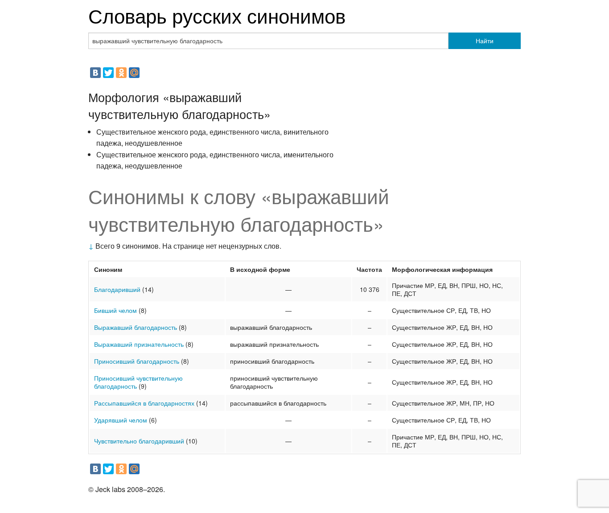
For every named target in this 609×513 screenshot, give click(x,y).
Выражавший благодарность (135, 327)
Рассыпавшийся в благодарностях (144, 402)
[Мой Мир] (134, 72)
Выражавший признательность (139, 344)
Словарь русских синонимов (217, 15)
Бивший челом (115, 310)
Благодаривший (117, 289)
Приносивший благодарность (136, 361)
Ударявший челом (120, 419)
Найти (485, 40)
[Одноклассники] (121, 72)
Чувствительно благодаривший (139, 440)
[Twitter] (108, 72)
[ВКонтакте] (95, 72)
